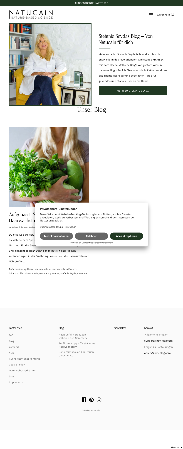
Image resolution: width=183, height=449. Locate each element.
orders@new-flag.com (157, 353)
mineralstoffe (31, 273)
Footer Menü (16, 328)
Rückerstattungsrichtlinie (24, 358)
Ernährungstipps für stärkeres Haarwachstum (77, 345)
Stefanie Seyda (68, 273)
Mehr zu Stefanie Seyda (133, 90)
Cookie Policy (17, 364)
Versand (14, 347)
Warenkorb (165, 14)
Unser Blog (91, 110)
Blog (11, 341)
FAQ (11, 335)
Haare (30, 269)
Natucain (96, 410)
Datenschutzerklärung (22, 370)
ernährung (20, 269)
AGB (11, 352)
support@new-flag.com (158, 340)
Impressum (16, 382)
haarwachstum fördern (64, 269)
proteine (54, 273)
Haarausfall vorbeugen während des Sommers (73, 336)
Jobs (11, 376)
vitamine (82, 273)
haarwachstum (42, 269)
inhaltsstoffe (16, 273)
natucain (44, 273)
